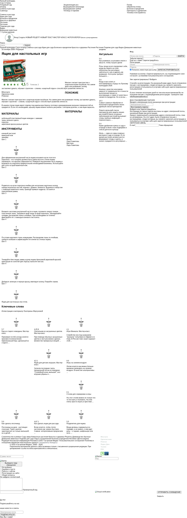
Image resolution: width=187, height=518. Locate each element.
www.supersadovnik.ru (38, 448)
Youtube (103, 447)
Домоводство (77, 437)
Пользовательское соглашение (71, 441)
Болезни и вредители (60, 439)
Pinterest (104, 442)
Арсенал (87, 437)
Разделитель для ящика (76, 423)
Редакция (20, 49)
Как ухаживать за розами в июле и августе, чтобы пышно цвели (113, 62)
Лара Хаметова (73, 145)
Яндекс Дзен (105, 444)
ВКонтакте (104, 437)
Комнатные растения (39, 437)
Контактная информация (20, 441)
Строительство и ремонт (11, 437)
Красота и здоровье (56, 437)
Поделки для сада (26, 439)
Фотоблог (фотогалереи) (79, 439)
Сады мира (26, 437)
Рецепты (68, 437)
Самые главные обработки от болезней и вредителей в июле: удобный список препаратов (111, 105)
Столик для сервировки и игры (79, 394)
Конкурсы (53, 443)
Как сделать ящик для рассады (46, 423)
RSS (102, 449)
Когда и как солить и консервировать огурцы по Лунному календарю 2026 (113, 84)
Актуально (106, 54)
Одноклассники (106, 439)
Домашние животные (10, 439)
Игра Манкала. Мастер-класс (78, 331)
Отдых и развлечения (42, 439)
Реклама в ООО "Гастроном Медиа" (44, 441)
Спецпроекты (43, 443)
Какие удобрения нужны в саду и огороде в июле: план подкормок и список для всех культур (113, 127)
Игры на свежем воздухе (77, 363)
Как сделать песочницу (11, 423)
